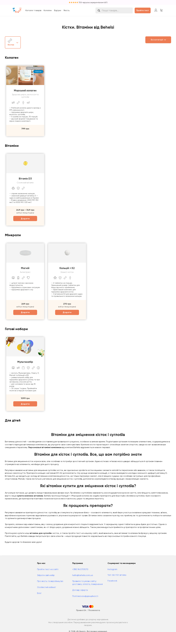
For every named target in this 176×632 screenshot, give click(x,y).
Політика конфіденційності (85, 596)
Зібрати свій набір (46, 575)
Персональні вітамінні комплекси (44, 447)
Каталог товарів (33, 10)
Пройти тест (142, 10)
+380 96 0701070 (80, 569)
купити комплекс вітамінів (30, 496)
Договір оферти (80, 590)
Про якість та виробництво (50, 581)
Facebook (112, 581)
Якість (66, 10)
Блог (39, 593)
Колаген (48, 10)
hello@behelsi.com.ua (82, 575)
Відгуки (57, 10)
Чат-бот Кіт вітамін (117, 575)
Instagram (112, 569)
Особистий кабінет (46, 587)
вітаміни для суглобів (41, 533)
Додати (25, 218)
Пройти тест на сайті (47, 569)
